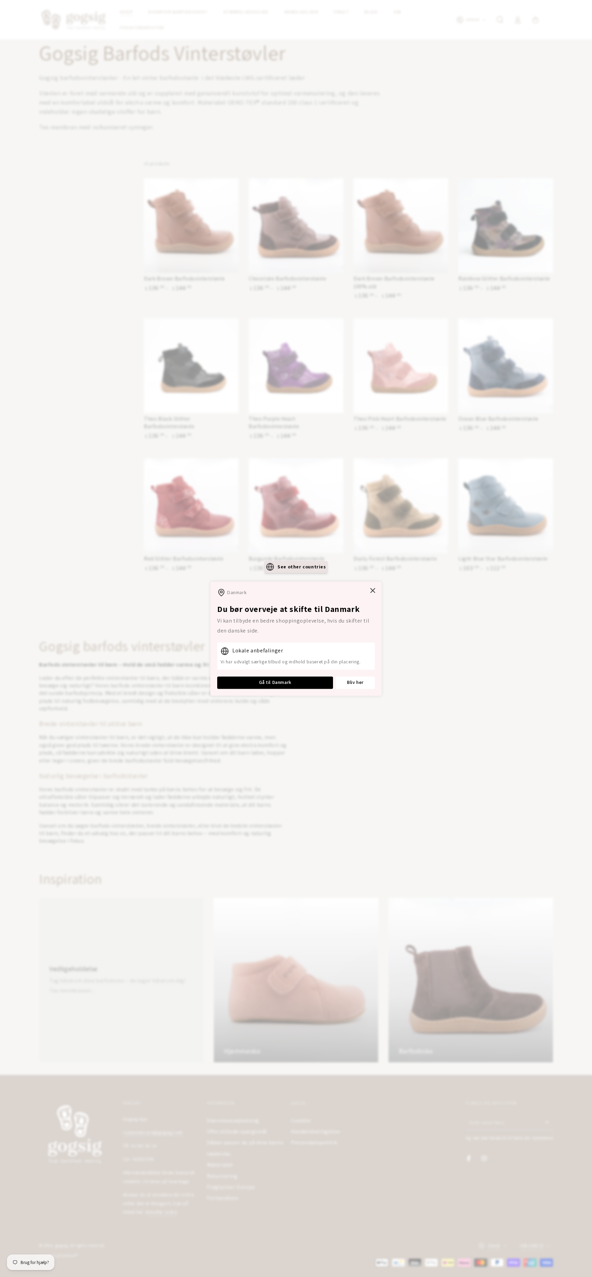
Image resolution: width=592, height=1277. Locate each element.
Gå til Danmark (275, 682)
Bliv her (355, 682)
